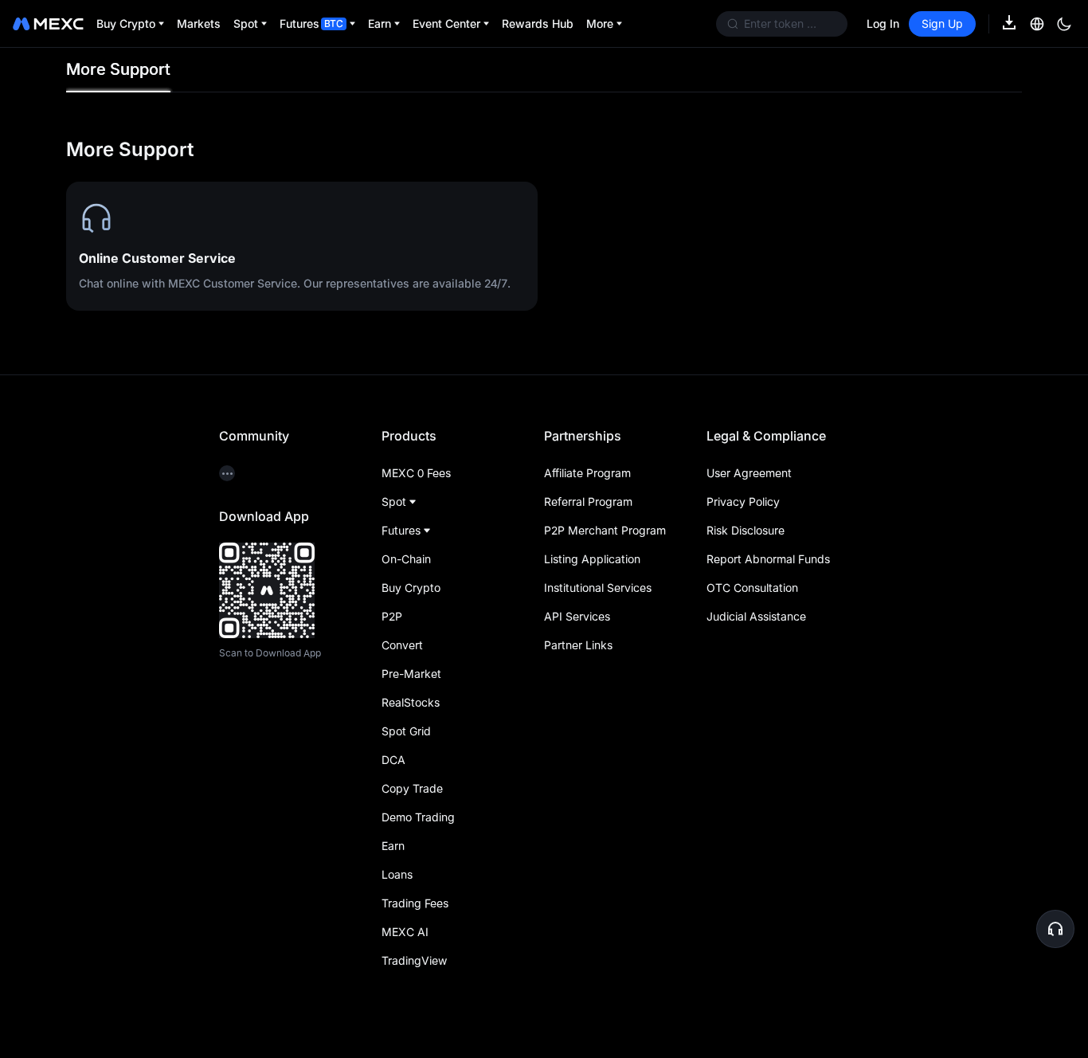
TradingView (414, 960)
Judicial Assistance (756, 616)
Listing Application (592, 559)
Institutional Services (598, 587)
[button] (1055, 929)
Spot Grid (406, 731)
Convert (402, 645)
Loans (397, 874)
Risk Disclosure (745, 530)
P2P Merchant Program (605, 530)
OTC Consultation (752, 587)
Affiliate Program (587, 473)
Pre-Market (411, 673)
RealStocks (411, 702)
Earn (393, 845)
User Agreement (749, 473)
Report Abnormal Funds (768, 559)
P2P (392, 616)
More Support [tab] (118, 69)
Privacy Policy (743, 501)
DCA (393, 759)
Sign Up (942, 23)
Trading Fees (415, 903)
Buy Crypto (411, 587)
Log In (883, 23)
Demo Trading (418, 817)
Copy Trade (412, 788)
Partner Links (578, 645)
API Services (577, 616)
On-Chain (406, 559)
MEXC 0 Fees (416, 473)
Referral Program (588, 501)
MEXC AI (405, 931)
